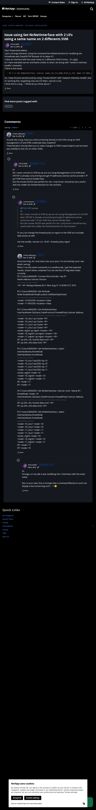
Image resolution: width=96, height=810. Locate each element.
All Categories (8, 515)
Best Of (5, 536)
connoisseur (28, 202)
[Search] (91, 8)
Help (4, 533)
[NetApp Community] (16, 9)
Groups (5, 529)
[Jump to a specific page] (90, 128)
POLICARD (14, 44)
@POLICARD (26, 208)
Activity (5, 522)
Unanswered (48, 526)
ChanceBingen (18, 134)
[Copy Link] (21, 47)
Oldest (15, 127)
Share (7, 88)
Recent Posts (7, 519)
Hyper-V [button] (9, 106)
